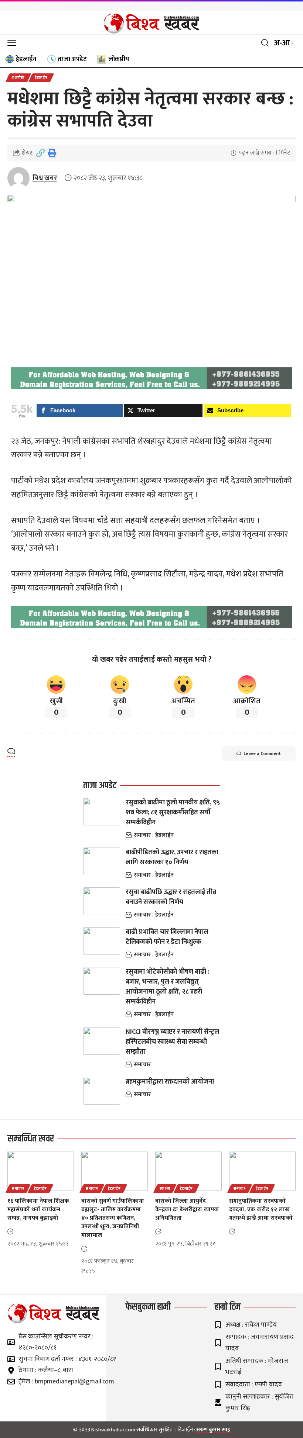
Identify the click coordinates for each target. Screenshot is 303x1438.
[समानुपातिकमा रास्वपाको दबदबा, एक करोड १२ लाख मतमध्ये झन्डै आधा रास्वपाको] (262, 1171)
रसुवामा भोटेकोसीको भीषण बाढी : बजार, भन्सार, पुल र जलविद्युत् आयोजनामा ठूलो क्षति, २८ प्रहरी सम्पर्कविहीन (167, 986)
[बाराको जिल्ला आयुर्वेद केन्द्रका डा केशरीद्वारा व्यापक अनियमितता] (188, 1171)
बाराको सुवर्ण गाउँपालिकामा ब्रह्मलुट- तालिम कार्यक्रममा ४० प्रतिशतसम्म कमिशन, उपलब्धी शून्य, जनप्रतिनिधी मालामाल (112, 1218)
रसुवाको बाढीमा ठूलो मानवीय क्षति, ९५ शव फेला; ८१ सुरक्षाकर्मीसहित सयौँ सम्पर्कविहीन (173, 812)
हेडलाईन (41, 78)
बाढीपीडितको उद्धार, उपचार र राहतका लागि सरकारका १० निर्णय (172, 857)
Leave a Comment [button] (262, 753)
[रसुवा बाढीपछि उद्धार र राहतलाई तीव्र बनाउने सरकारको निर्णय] (101, 901)
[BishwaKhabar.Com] (151, 23)
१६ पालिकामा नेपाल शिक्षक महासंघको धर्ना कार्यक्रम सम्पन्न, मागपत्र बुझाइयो (38, 1209)
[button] (13, 43)
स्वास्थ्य (165, 1189)
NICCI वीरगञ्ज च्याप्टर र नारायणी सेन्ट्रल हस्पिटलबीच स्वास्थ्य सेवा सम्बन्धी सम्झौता (172, 1041)
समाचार (142, 835)
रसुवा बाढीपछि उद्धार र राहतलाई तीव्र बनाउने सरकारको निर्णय (171, 897)
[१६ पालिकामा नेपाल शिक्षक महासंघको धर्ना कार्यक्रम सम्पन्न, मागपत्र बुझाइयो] (40, 1171)
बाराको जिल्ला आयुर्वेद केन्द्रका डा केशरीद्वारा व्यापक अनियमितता (187, 1209)
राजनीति (18, 78)
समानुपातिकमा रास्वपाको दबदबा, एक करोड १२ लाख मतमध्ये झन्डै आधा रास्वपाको (261, 1209)
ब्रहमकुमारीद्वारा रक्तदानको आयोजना (170, 1081)
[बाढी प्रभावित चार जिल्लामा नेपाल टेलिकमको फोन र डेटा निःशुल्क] (101, 941)
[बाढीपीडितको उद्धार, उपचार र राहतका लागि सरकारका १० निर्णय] (101, 861)
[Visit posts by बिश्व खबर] (18, 178)
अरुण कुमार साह (213, 1429)
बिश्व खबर (45, 178)
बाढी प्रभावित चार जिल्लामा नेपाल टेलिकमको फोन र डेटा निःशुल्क (167, 936)
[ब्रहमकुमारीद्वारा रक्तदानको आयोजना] (101, 1091)
